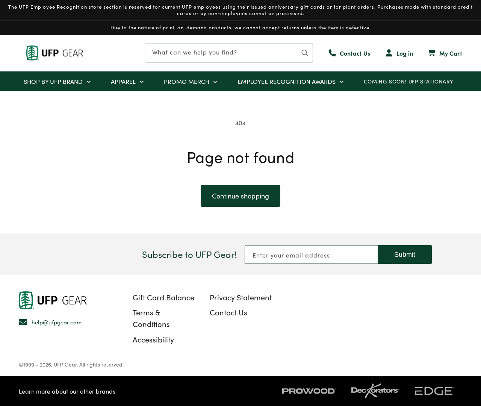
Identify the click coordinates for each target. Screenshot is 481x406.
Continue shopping (240, 195)
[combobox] (229, 53)
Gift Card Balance (163, 297)
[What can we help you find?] (304, 53)
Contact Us (228, 312)
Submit (404, 254)
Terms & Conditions (151, 318)
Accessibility (153, 339)
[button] (88, 81)
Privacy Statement (241, 297)
